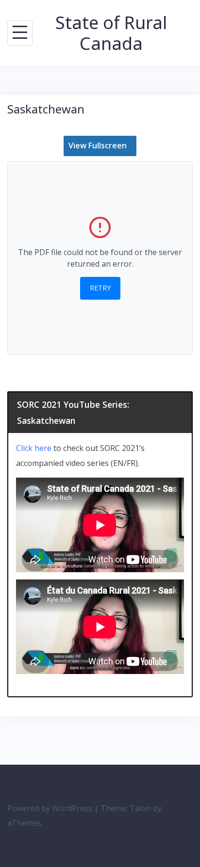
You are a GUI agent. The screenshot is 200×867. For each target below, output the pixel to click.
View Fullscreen (97, 145)
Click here (33, 448)
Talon (140, 808)
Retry (100, 287)
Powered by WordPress (49, 808)
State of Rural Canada (111, 33)
